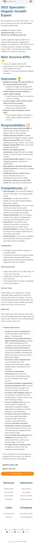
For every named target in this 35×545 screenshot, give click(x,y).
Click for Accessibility (21, 541)
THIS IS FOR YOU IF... (12, 327)
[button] (17, 328)
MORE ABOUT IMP (11, 465)
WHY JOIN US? (10, 469)
